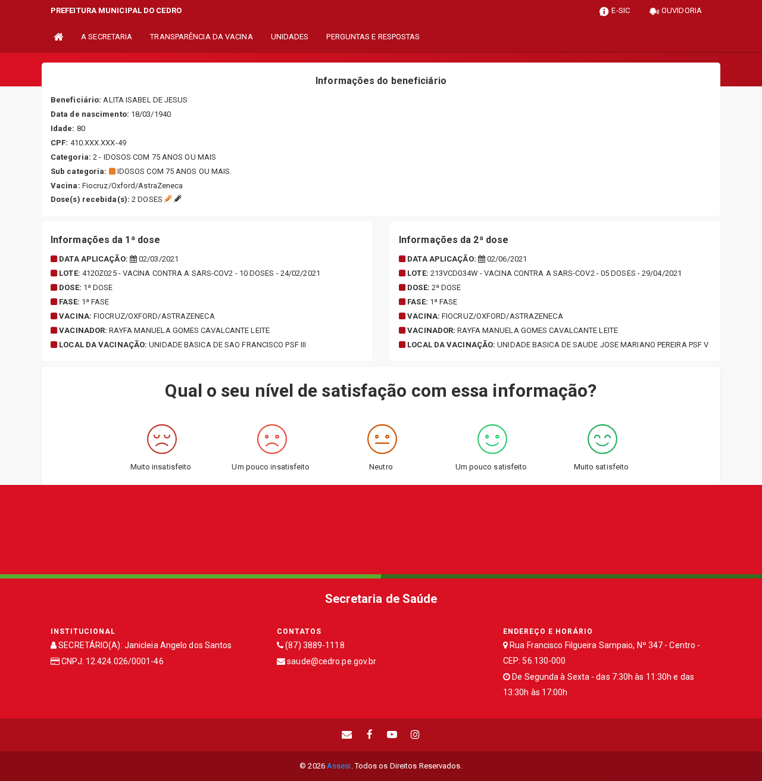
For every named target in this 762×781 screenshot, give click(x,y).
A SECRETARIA (106, 36)
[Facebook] (369, 734)
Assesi (339, 765)
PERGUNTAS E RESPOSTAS (373, 36)
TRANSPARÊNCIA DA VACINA (201, 36)
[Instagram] (415, 734)
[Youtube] (392, 734)
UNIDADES (290, 36)
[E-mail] (346, 734)
